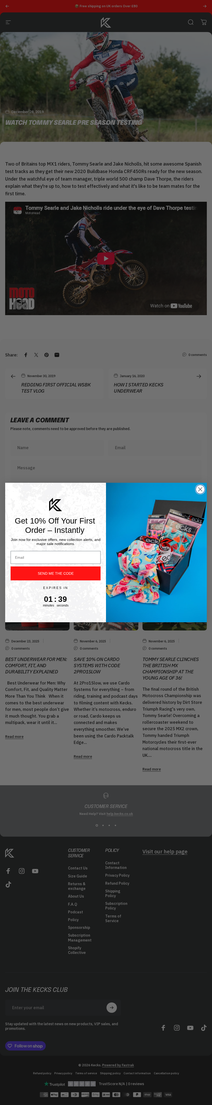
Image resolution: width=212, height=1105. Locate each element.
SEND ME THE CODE (56, 573)
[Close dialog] (200, 489)
